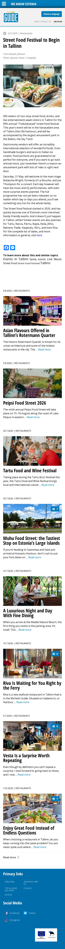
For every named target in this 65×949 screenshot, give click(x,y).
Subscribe (10, 881)
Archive (58, 21)
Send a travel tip (42, 21)
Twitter (32, 913)
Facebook (14, 913)
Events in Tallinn (15, 259)
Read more (9, 857)
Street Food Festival (29, 263)
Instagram (14, 920)
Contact (28, 888)
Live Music (54, 259)
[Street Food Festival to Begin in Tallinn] (32, 85)
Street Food (10, 263)
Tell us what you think (11, 889)
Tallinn (45, 263)
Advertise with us (31, 882)
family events (38, 259)
